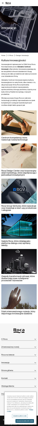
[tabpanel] (19, 29)
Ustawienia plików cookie (20, 416)
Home (3, 55)
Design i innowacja (22, 55)
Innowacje (5, 363)
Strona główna (7, 370)
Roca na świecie (7, 355)
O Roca (10, 55)
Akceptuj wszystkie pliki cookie (24, 421)
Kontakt (4, 378)
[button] (35, 339)
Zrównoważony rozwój (10, 347)
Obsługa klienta (7, 386)
